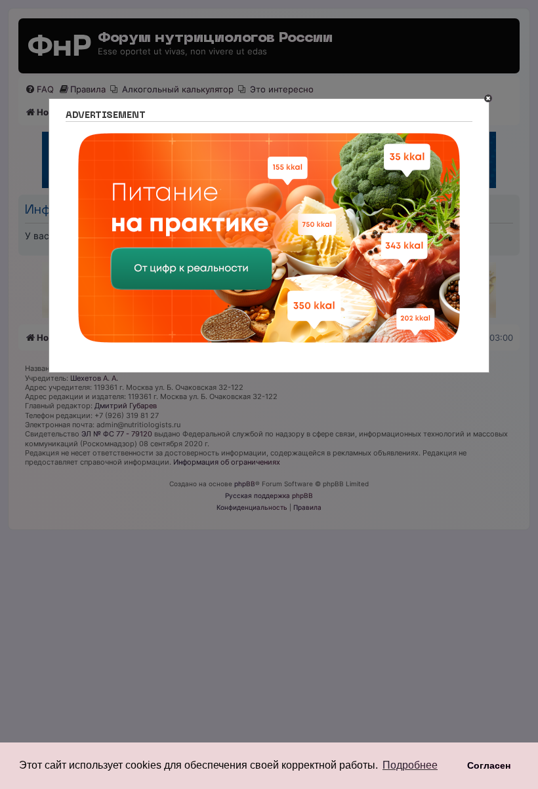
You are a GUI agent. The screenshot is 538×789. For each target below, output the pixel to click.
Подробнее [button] (410, 765)
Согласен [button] (488, 765)
